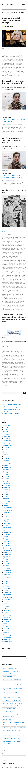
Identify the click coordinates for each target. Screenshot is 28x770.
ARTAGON (22, 354)
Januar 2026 (6, 438)
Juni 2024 (5, 472)
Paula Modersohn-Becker (14, 68)
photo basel (17, 730)
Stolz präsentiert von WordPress (17, 767)
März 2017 (6, 630)
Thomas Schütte (7, 741)
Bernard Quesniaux (6, 245)
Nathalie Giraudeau (6, 291)
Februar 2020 (6, 567)
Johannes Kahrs (17, 275)
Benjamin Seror (22, 242)
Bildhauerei (15, 55)
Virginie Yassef (5, 308)
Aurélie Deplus (5, 355)
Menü (23, 4)
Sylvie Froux (4, 305)
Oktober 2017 (6, 617)
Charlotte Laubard (6, 250)
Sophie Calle (6, 738)
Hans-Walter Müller (18, 268)
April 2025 (6, 454)
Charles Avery (13, 249)
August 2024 (6, 469)
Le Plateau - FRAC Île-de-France (16, 279)
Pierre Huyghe (5, 298)
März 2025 (6, 456)
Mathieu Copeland (11, 286)
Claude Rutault (9, 253)
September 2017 (7, 619)
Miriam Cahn (18, 289)
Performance (5, 128)
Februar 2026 (6, 436)
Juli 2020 (5, 558)
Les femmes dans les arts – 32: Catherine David (12, 140)
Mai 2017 (5, 626)
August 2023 (6, 491)
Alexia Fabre (9, 240)
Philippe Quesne (5, 297)
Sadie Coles (16, 379)
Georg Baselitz (6, 697)
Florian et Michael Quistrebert (15, 261)
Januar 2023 (6, 503)
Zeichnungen (12, 57)
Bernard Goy (21, 244)
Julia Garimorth (15, 65)
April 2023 (6, 498)
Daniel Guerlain (21, 255)
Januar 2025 (6, 460)
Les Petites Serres (10, 377)
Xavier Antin (11, 308)
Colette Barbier (9, 358)
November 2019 (7, 572)
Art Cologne (10, 668)
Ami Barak (23, 240)
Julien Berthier (9, 276)
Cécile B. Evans (17, 356)
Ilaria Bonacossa (11, 371)
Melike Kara (4, 378)
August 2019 (6, 577)
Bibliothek (10, 55)
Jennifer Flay (4, 373)
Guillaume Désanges (11, 267)
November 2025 (7, 442)
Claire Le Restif (9, 252)
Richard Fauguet (5, 299)
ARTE (16, 668)
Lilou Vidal (16, 377)
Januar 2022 (6, 525)
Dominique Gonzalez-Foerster (8, 257)
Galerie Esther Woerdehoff (10, 692)
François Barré (8, 264)
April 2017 (6, 628)
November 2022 (7, 507)
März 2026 (6, 434)
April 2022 (6, 520)
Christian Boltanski (7, 679)
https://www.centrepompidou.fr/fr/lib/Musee (14, 177)
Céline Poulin (7, 249)
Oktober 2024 (6, 465)
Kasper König (21, 65)
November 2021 (7, 529)
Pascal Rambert (5, 294)
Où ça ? (14, 727)
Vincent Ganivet (20, 306)
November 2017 (7, 616)
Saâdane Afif (8, 301)
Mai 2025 (5, 453)
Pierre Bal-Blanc (13, 297)
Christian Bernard (14, 250)
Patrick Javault (12, 294)
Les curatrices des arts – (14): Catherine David (13, 82)
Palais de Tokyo (21, 727)
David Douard (15, 256)
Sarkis (13, 301)
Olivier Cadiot (5, 293)
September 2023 (7, 489)
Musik (24, 127)
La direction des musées (9, 708)
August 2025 (6, 447)
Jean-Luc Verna (5, 272)
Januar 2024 (6, 482)
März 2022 (6, 521)
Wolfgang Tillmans (8, 75)
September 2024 (7, 467)
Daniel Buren (15, 255)
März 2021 (6, 543)
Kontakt (4, 760)
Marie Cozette (19, 283)
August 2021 (6, 534)
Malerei (17, 56)
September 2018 (7, 597)
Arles (4, 668)
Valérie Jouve (5, 306)
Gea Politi (10, 369)
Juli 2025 (5, 449)
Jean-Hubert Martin (8, 703)
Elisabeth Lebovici (13, 259)
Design (11, 236)
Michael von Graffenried (9, 716)
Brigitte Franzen (17, 59)
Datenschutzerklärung (8, 763)
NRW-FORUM (6, 727)
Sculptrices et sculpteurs (9, 735)
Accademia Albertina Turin (18, 352)
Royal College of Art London (8, 379)
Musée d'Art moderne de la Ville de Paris (13, 722)
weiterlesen (5, 51)
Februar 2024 (6, 480)
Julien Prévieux (16, 276)
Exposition (22, 55)
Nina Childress (21, 291)
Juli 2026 (5, 427)
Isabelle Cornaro (16, 269)
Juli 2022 (5, 514)
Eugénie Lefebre (20, 367)
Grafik (5, 56)
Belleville (16, 242)
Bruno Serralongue (10, 246)
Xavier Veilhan (17, 308)
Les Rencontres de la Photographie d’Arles (14, 714)
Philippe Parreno (21, 295)
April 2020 (6, 563)
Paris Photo (10, 730)
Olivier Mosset (11, 293)
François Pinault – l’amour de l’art (12, 404)
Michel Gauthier (12, 289)
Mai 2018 (5, 605)
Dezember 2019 (7, 570)
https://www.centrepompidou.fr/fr (11, 175)
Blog (19, 55)
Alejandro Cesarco (13, 238)
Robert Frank (6, 733)
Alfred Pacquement (16, 240)
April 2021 (6, 541)
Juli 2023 (5, 492)
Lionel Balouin (12, 280)
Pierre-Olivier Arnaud (18, 298)
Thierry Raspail (9, 382)
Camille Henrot (18, 246)
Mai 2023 (5, 496)
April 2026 (6, 433)
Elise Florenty (20, 259)
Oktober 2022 (6, 509)
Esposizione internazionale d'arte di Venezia (12, 685)
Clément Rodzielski (17, 253)
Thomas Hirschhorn (16, 738)
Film (3, 56)
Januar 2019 (6, 590)
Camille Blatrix (17, 355)
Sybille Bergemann (19, 74)
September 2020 (7, 554)
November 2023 (7, 485)
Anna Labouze (17, 354)
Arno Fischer (19, 57)
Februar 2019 (6, 588)
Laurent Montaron (19, 278)
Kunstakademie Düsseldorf (13, 375)
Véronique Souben (12, 306)
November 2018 (7, 594)
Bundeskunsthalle (15, 671)
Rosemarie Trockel (12, 70)
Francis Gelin (13, 263)
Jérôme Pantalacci (12, 373)
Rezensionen (22, 128)
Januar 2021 (6, 547)
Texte (8, 57)
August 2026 (6, 425)
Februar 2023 (6, 501)
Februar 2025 (6, 458)
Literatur (14, 56)
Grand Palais (6, 700)
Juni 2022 (5, 516)
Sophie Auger (17, 301)
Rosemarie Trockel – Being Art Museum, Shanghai (11, 20)
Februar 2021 (6, 545)
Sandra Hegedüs (8, 381)
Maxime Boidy (5, 287)
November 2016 (7, 637)
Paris (22, 293)
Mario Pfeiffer (22, 377)
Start (3, 750)
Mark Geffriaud (11, 284)
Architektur (13, 234)
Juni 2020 (5, 559)
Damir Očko (9, 255)
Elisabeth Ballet (5, 259)
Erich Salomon (5, 61)
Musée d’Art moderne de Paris (10, 725)
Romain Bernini (13, 299)
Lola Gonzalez (19, 280)
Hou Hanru (10, 269)
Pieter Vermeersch (21, 378)
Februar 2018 (6, 610)
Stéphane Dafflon (6, 303)
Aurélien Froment (10, 242)
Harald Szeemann (10, 64)
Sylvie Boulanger (13, 303)
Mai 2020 (5, 561)
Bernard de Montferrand (13, 244)
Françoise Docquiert (6, 265)
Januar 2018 (6, 612)
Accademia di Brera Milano (8, 354)
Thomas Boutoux (11, 305)
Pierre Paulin (11, 298)
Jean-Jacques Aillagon (20, 371)
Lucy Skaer (8, 282)
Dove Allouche (18, 257)
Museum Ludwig (7, 719)
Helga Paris (16, 64)
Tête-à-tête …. (16, 741)
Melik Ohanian (12, 287)
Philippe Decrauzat (14, 295)
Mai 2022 (5, 518)
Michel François (5, 289)
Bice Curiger (6, 671)
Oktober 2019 (6, 574)
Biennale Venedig (9, 59)
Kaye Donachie (5, 278)
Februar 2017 (6, 632)
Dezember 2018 (7, 592)
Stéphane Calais (18, 302)
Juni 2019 (5, 581)
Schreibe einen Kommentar (17, 309)
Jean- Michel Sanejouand (10, 271)
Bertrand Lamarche (15, 245)
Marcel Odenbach (6, 67)
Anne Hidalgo (15, 241)
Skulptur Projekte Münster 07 (8, 74)
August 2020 (6, 556)
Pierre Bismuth (20, 297)
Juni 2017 (5, 625)
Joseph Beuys (6, 705)
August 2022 (6, 512)
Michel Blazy (23, 287)
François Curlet (15, 264)
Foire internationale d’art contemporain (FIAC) (13, 689)
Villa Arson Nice (5, 383)
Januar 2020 (6, 568)
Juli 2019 (5, 579)
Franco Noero (5, 369)
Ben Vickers (11, 355)
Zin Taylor (8, 309)
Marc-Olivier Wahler (15, 282)
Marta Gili (17, 284)
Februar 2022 (6, 523)
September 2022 (7, 510)
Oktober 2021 (6, 530)
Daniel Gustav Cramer (6, 256)
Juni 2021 (5, 538)
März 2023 (6, 500)
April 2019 (6, 585)
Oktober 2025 (6, 443)
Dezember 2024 (7, 462)
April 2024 (6, 476)
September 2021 (7, 532)
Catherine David (14, 60)
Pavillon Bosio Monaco (12, 378)
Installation (9, 56)
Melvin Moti (17, 287)
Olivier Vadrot (18, 293)
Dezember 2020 (7, 549)
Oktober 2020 (7, 552)
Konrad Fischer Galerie (17, 705)
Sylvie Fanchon (21, 303)
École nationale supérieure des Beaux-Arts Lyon (15, 363)
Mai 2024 (5, 474)
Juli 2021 (5, 536)
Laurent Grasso (12, 278)
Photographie (16, 128)
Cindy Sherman (18, 679)
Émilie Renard (8, 260)
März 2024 (6, 478)
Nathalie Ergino (15, 290)
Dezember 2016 (7, 635)
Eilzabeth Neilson (13, 367)
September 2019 (7, 576)
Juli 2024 (5, 471)
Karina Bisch (22, 276)
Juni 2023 (5, 494)
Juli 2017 (5, 623)
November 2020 (7, 550)
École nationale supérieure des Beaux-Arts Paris (12, 364)
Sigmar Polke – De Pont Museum (12, 406)
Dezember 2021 (7, 527)
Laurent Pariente (5, 279)
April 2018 (6, 606)
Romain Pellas (19, 299)
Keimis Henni (5, 374)
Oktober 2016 (6, 639)
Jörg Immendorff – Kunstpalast (11, 407)
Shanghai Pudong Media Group (12, 72)
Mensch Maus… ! (8, 5)
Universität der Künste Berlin (18, 382)
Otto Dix (6, 68)
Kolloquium (9, 126)
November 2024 (7, 463)
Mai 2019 (5, 583)
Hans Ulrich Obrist (9, 268)
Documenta (14, 682)
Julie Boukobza (19, 373)
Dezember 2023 (7, 483)
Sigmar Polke (23, 72)
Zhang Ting (15, 75)
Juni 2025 (5, 451)
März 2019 (6, 587)
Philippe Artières (5, 295)
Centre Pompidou (7, 674)
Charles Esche (20, 249)
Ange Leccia (9, 241)
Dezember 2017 (7, 614)
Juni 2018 (5, 603)
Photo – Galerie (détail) (8, 757)
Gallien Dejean (14, 265)
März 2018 (6, 608)
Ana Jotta (4, 241)
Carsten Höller (8, 60)
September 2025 (7, 445)
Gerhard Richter (16, 697)
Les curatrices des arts (17, 126)
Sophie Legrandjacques (10, 302)
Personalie (4, 57)
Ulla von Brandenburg (19, 305)
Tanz (21, 237)
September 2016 (7, 641)
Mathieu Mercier (18, 286)
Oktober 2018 (6, 596)
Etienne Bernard (21, 260)
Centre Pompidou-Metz (9, 676)
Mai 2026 (5, 431)
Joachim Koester (19, 274)
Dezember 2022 (7, 505)
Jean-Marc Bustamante (14, 272)
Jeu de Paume (18, 703)
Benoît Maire (5, 244)
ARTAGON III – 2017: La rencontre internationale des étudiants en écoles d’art (14, 318)
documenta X (21, 60)
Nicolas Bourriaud (14, 291)
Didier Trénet (21, 256)
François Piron (22, 264)
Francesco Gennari (6, 263)
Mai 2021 (5, 539)
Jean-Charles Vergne (20, 271)
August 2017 (6, 621)
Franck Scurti (19, 263)
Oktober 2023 (6, 487)
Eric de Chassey (14, 260)
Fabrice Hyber (5, 261)
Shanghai (13, 71)
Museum (21, 56)
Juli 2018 (5, 601)
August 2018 (6, 599)
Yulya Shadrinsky (12, 383)
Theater (23, 237)
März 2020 (6, 565)
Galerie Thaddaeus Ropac (9, 695)
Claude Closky (16, 252)
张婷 (18, 75)
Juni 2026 (5, 429)
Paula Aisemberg (19, 294)
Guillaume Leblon (19, 267)
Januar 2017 (6, 634)
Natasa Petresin (7, 290)
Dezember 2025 (7, 440)
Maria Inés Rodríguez (11, 283)
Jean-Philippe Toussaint (10, 274)
